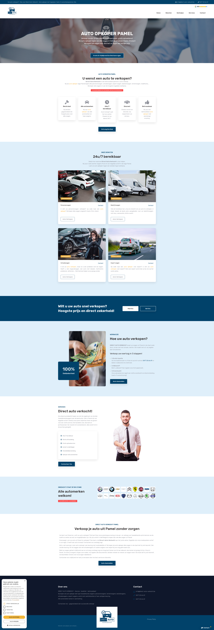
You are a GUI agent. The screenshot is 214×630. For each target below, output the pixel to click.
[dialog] (14, 603)
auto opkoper (73, 84)
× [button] (24, 580)
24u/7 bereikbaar (107, 107)
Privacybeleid (15, 600)
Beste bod (67, 106)
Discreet (127, 106)
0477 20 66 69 (204, 2)
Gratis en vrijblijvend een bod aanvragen (107, 55)
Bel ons (147, 308)
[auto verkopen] (82, 186)
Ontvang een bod (107, 129)
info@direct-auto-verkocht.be (185, 2)
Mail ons (130, 308)
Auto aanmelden (118, 381)
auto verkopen (68, 219)
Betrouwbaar (147, 106)
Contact (100, 205)
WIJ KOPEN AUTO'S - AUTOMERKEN (68, 501)
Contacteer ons (66, 464)
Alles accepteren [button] (14, 617)
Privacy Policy (151, 619)
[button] (14, 625)
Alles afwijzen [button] (14, 621)
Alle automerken (87, 106)
